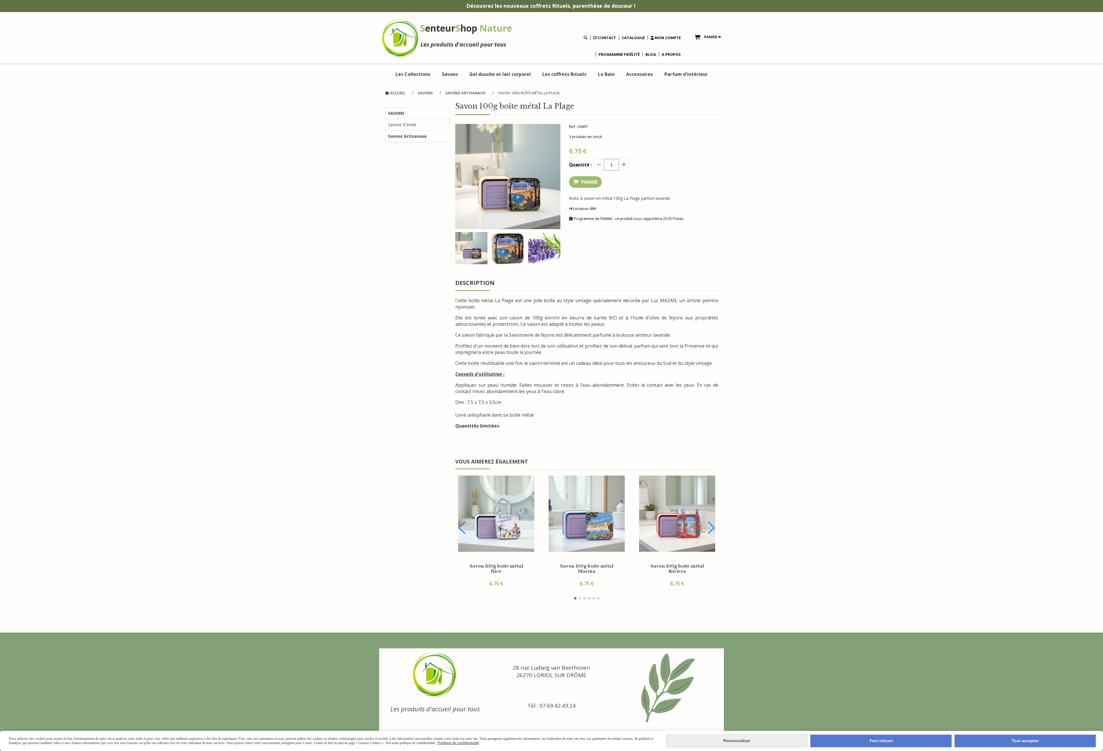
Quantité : (580, 165)
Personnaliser (736, 740)
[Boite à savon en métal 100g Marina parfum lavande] (587, 514)
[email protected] (551, 687)
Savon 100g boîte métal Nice (496, 569)
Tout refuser (881, 740)
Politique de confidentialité (458, 743)
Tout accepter (1025, 740)
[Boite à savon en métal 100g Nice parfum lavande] (496, 514)
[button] (575, 598)
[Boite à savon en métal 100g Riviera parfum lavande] (677, 514)
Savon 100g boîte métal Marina (587, 569)
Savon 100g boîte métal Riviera (677, 569)
